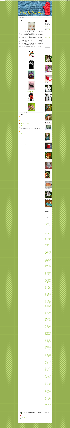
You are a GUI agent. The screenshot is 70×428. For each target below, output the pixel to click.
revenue (50, 355)
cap (46, 254)
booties (48, 250)
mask (47, 326)
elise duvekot (47, 280)
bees (48, 243)
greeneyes (50, 301)
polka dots (49, 348)
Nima (50, 335)
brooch (47, 252)
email (50, 280)
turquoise (46, 389)
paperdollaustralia (49, 340)
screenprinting (46, 362)
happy (50, 305)
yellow (48, 404)
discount (46, 273)
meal (50, 326)
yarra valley (46, 404)
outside (50, 339)
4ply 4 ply (47, 233)
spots (50, 376)
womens (48, 399)
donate (45, 274)
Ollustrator (36, 421)
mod (48, 331)
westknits (46, 396)
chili (45, 258)
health (48, 306)
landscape (50, 319)
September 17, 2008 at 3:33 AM (26, 123)
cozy (46, 265)
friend (47, 294)
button (47, 253)
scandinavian (46, 361)
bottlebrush (46, 251)
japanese (50, 312)
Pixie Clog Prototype (48, 225)
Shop (23, 17)
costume (46, 264)
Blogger (41, 421)
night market (48, 335)
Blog (20, 17)
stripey (48, 381)
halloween (46, 302)
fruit (48, 295)
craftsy (50, 265)
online (47, 338)
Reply (21, 118)
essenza (45, 282)
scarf (48, 361)
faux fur (46, 285)
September (47, 223)
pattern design (46, 342)
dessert (47, 271)
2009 (46, 220)
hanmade (48, 305)
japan (47, 312)
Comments (47, 213)
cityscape (50, 259)
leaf (45, 321)
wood (50, 399)
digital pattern (46, 272)
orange (48, 338)
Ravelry (46, 408)
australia (46, 239)
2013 (46, 217)
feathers (48, 285)
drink (46, 275)
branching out (49, 251)
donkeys (47, 274)
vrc (45, 392)
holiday (48, 307)
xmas (45, 403)
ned (48, 334)
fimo (48, 286)
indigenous (48, 311)
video (48, 391)
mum (50, 332)
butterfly (46, 253)
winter (50, 398)
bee (47, 243)
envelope (50, 281)
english (45, 281)
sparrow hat (49, 375)
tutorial (50, 389)
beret (48, 244)
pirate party (47, 346)
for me (50, 292)
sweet (47, 384)
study (50, 381)
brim (45, 252)
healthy (50, 306)
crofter (50, 266)
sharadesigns (46, 369)
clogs (46, 260)
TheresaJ (21, 123)
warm (48, 393)
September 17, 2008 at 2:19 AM (27, 120)
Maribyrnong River (49, 325)
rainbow (47, 353)
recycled (46, 354)
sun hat (50, 382)
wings (48, 398)
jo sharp (48, 313)
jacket (45, 312)
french (45, 294)
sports (47, 376)
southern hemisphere (47, 374)
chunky (46, 259)
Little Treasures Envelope (24, 417)
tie (50, 385)
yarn (50, 403)
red (47, 354)
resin (45, 355)
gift (47, 298)
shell (48, 370)
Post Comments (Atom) (24, 144)
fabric (47, 283)
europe (50, 282)
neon (49, 334)
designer (46, 271)
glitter (46, 299)
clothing (50, 260)
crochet (47, 266)
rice (45, 356)
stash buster (47, 377)
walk (47, 392)
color (50, 261)
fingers (50, 288)
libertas (48, 321)
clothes (48, 260)
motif (45, 332)
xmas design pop (47, 403)
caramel (48, 254)
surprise (50, 383)
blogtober (46, 246)
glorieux (48, 299)
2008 (46, 221)
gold (48, 300)
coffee (45, 261)
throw (49, 385)
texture (46, 385)
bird (50, 244)
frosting (50, 294)
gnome (45, 300)
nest (50, 334)
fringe (48, 294)
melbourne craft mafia (48, 327)
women (47, 399)
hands (47, 305)
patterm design (49, 341)
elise (45, 280)
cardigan (50, 254)
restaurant (47, 355)
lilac (50, 321)
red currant (49, 354)
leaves (46, 321)
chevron (48, 257)
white (47, 397)
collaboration (48, 261)
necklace (47, 334)
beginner (50, 243)
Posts (46, 212)
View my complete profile (47, 26)
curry (48, 267)
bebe (45, 243)
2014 (46, 216)
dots (48, 274)
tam (50, 384)
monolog (50, 331)
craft (48, 265)
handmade (46, 304)
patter (45, 341)
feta (45, 286)
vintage (50, 391)
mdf (48, 326)
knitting (46, 318)
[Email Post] (26, 112)
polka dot (46, 348)
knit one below (48, 317)
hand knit (49, 303)
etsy (47, 282)
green (48, 301)
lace (45, 319)
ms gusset (47, 332)
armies (48, 238)
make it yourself (49, 324)
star (45, 377)
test (45, 385)
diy (47, 273)
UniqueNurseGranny (22, 120)
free (48, 293)
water (50, 393)
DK (48, 273)
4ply (45, 233)
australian (50, 239)
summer (47, 382)
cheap (45, 257)
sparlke (45, 375)
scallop (48, 360)
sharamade (46, 370)
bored (50, 250)
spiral (45, 376)
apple (50, 237)
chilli (47, 258)
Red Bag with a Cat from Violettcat (31, 91)
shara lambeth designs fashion (48, 366)
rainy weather (49, 353)
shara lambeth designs (48, 365)
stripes (46, 381)
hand (47, 302)
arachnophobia (46, 238)
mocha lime (46, 331)
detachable (50, 271)
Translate (49, 29)
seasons (46, 363)
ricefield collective (48, 356)
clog (45, 260)
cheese (47, 257)
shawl (47, 370)
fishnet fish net (47, 289)
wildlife (50, 397)
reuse (48, 355)
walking (48, 392)
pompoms (45, 349)
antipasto (48, 237)
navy (45, 334)
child (50, 257)
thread (48, 385)
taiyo (49, 384)
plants (45, 347)
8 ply (48, 233)
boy (47, 251)
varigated (48, 390)
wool (47, 400)
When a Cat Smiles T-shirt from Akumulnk (31, 59)
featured (50, 285)
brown (48, 252)
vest (45, 391)
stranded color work (47, 378)
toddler (46, 386)
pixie (50, 346)
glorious (50, 299)
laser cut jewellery (48, 320)
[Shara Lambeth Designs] (47, 47)
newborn (46, 335)
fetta (46, 286)
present (50, 350)
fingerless (50, 287)
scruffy (50, 362)
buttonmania (50, 253)
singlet (47, 371)
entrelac (48, 281)
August (47, 228)
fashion (50, 284)
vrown (46, 392)
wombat (45, 399)
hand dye (50, 302)
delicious (50, 270)
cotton (50, 264)
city (48, 259)
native (45, 333)
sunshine (46, 383)
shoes (50, 370)
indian (46, 311)
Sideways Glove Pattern (47, 224)
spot (48, 376)
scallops (50, 360)
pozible (47, 350)
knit (45, 317)
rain (45, 353)
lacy (47, 319)
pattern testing (49, 342)
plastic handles (48, 347)
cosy (47, 264)
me (49, 326)
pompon (47, 349)
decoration (46, 270)
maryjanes (46, 326)
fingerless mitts (47, 288)
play (50, 347)
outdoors (47, 339)
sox (50, 374)
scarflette (50, 361)
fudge (50, 295)
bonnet (45, 250)
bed (46, 243)
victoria (47, 391)
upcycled (46, 390)
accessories (49, 234)
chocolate (50, 258)
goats (47, 300)
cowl (45, 265)
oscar (45, 339)
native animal (48, 333)
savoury (45, 360)
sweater (46, 384)
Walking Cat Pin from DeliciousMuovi (31, 80)
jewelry (46, 313)
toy (50, 386)
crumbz (45, 267)
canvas (45, 254)
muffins (49, 332)
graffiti (50, 300)
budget (50, 252)
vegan (50, 390)
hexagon (45, 307)
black (48, 245)
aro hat (50, 238)
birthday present (46, 245)
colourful (48, 262)
